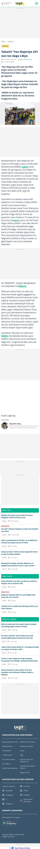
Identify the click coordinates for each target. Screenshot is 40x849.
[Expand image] (38, 105)
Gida (3, 41)
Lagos (25, 166)
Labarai (10, 41)
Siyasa (4, 641)
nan (15, 220)
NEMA (4, 335)
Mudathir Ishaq (27, 59)
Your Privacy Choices (22, 848)
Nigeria (22, 285)
